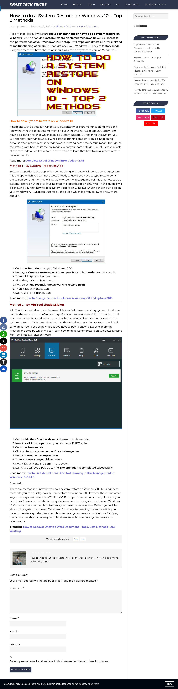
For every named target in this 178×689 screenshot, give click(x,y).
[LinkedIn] (3, 354)
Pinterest (158, 117)
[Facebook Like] (3, 327)
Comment (17, 588)
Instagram (143, 117)
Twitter (158, 110)
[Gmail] (3, 347)
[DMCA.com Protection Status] (140, 28)
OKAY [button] (169, 684)
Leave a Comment (86, 26)
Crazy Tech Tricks (28, 4)
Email (14, 631)
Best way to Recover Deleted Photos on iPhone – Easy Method (150, 71)
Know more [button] (93, 684)
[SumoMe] (3, 368)
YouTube (151, 123)
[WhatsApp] (3, 334)
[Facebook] (3, 320)
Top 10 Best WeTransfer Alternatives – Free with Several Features (147, 48)
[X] (3, 341)
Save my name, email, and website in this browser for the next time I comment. (59, 661)
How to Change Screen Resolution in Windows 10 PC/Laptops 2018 (69, 298)
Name (14, 618)
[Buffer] (3, 361)
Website (15, 644)
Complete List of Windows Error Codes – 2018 (54, 160)
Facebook (143, 110)
